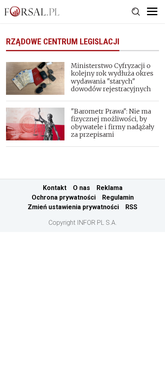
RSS (131, 207)
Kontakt (54, 188)
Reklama (110, 188)
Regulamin (118, 197)
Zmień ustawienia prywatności (73, 207)
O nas (81, 188)
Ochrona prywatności (64, 197)
